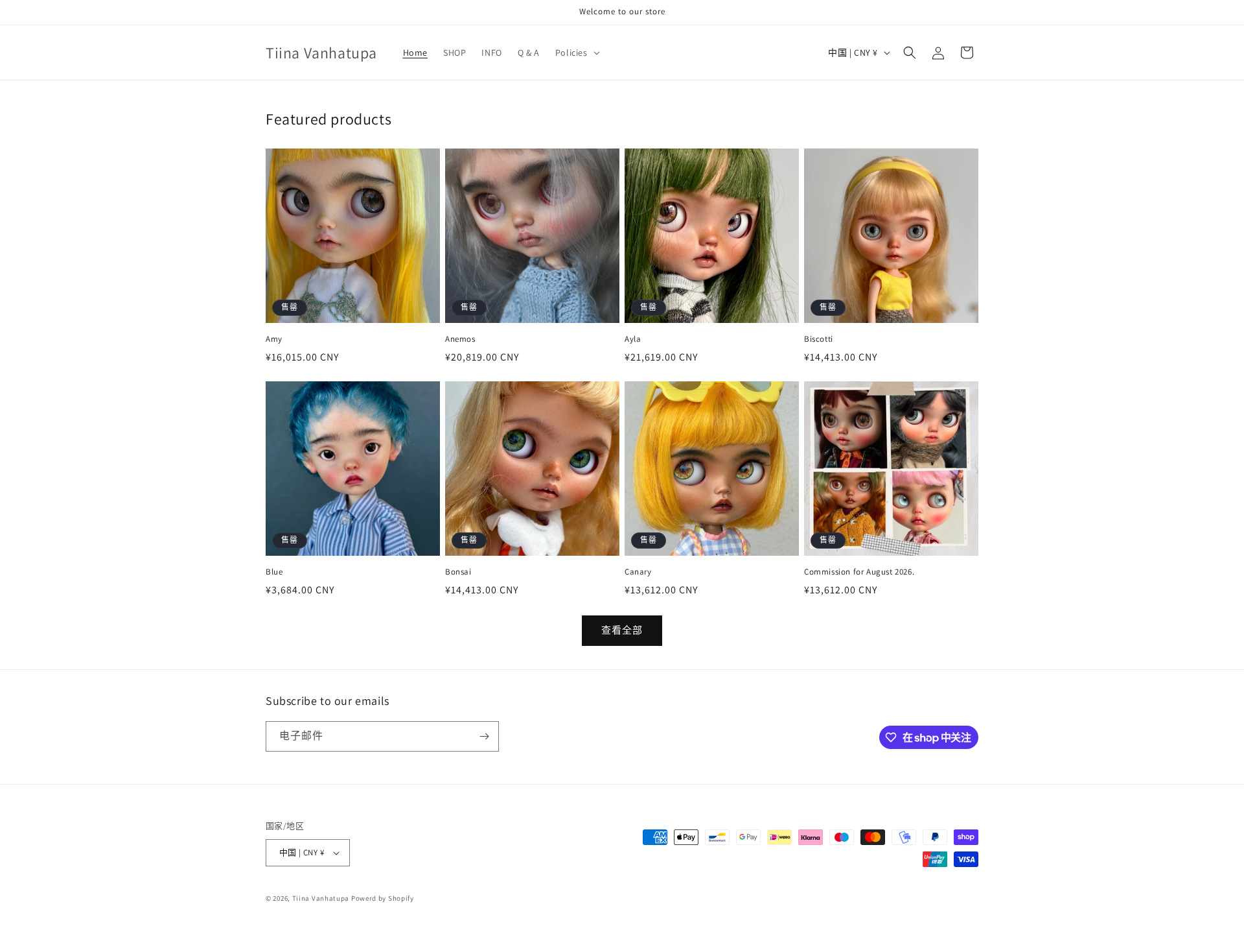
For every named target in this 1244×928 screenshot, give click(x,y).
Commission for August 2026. (859, 572)
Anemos (460, 339)
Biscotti (818, 339)
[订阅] (484, 736)
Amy (274, 339)
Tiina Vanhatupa (321, 898)
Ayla (633, 339)
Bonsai (458, 572)
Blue (274, 572)
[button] (576, 52)
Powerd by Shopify (382, 898)
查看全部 (622, 630)
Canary (638, 572)
